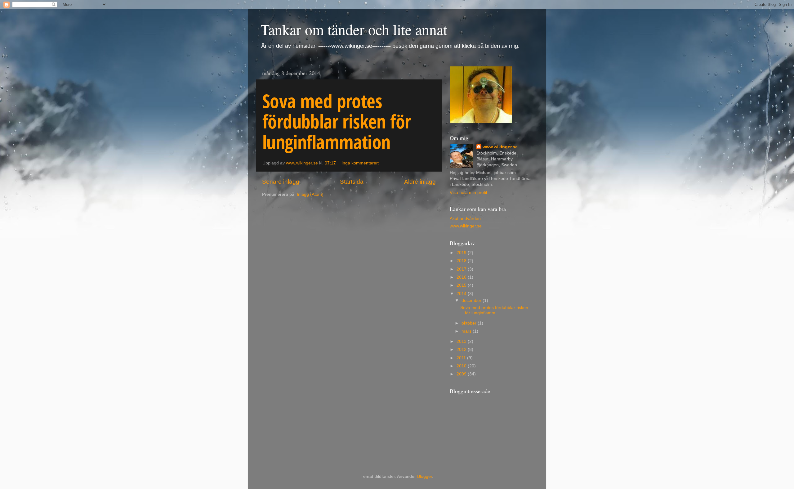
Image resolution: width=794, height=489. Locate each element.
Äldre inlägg (420, 181)
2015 (462, 285)
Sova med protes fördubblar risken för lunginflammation (336, 121)
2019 (462, 252)
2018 (462, 260)
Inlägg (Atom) (310, 194)
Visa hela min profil (468, 192)
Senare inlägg (280, 181)
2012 (462, 349)
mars (467, 331)
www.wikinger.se (500, 147)
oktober (470, 323)
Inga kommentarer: (360, 163)
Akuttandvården (465, 218)
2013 (462, 341)
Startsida (352, 181)
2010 (462, 366)
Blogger (424, 476)
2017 (462, 269)
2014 (462, 293)
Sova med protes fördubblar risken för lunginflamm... (494, 310)
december (472, 300)
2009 (462, 374)
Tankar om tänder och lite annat (354, 29)
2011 (462, 358)
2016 (462, 277)
